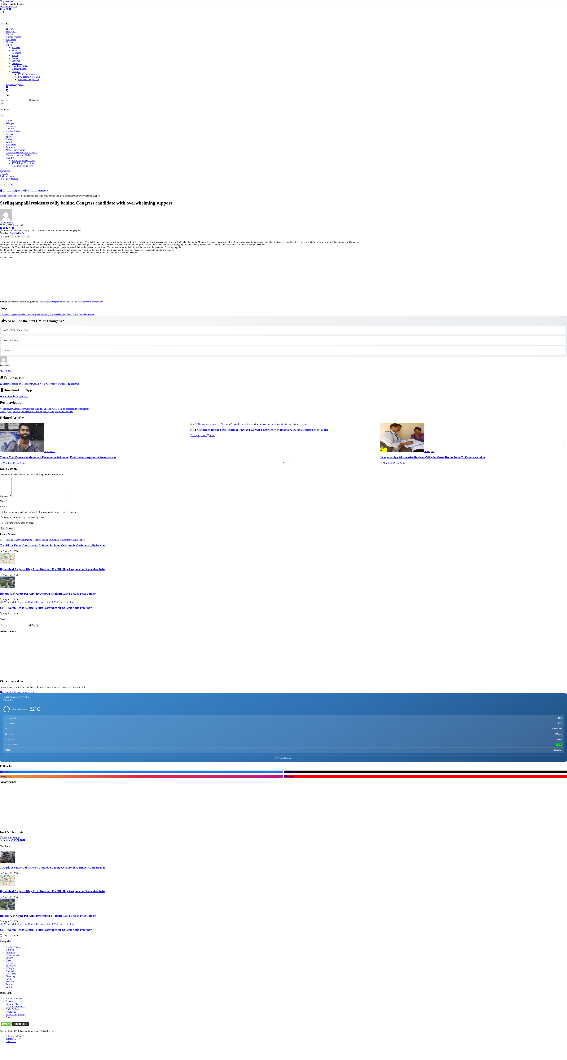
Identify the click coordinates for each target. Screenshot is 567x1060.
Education (16, 53)
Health (9, 960)
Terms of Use (12, 1039)
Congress (4, 314)
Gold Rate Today (20, 66)
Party (47, 314)
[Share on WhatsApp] (10, 228)
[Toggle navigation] (1, 12)
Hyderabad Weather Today (18, 155)
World (15, 50)
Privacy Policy (12, 1004)
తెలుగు (20, 233)
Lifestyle (16, 61)
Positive (53, 314)
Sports (15, 58)
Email (3, 506)
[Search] (8, 92)
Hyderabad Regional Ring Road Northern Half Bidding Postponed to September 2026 (52, 569)
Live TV (16, 71)
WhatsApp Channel (58, 384)
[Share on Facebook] (1, 228)
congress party (15, 314)
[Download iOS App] (7, 87)
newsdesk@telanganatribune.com (55, 302)
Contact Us (11, 1017)
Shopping (10, 976)
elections (26, 314)
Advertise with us (14, 998)
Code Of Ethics (13, 1009)
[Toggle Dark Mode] (8, 95)
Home (11, 29)
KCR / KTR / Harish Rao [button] (16, 330)
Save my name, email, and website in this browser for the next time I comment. (40, 512)
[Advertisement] (283, 279)
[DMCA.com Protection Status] (15, 1026)
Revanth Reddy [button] (11, 340)
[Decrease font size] (12, 236)
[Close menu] (2, 115)
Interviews (17, 63)
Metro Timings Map (15, 1014)
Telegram (74, 384)
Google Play (21, 396)
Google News (39, 384)
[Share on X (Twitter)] (4, 228)
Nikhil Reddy (6, 222)
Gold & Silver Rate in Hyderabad (21, 152)
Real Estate (11, 39)
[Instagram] (4, 9)
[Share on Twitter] (15, 840)
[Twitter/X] (7, 9)
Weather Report (19, 69)
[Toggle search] (2, 23)
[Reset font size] (28, 236)
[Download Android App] (7, 90)
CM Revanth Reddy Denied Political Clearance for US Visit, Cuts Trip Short (46, 607)
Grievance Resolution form (92, 302)
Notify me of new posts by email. (19, 523)
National (10, 128)
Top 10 (15, 55)
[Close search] (2, 103)
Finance (9, 42)
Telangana (11, 31)
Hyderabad (11, 34)
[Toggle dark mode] (7, 23)
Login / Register (10, 179)
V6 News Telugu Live (28, 79)
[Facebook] (1, 9)
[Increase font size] (23, 236)
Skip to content (7, 1)
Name (3, 501)
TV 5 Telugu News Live (29, 74)
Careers (9, 1001)
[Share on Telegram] (7, 228)
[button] (564, 443)
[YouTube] (10, 9)
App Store (7, 396)
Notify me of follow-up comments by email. (24, 517)
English (13, 233)
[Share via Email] (13, 228)
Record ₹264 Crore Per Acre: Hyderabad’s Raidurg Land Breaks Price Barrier (48, 593)
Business (16, 47)
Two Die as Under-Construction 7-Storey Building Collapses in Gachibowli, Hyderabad (53, 545)
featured (41, 314)
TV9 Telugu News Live (29, 77)
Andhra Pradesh (13, 37)
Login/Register (9, 6)
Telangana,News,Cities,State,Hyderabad (75, 314)
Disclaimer (11, 1012)
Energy (33, 314)
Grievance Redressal (15, 1006)
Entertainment (12, 955)
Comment (5, 496)
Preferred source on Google (15, 384)
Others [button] (9, 45)
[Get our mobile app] (4, 12)
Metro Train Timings (15, 150)
